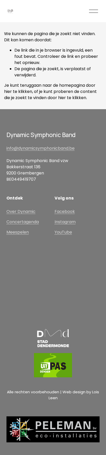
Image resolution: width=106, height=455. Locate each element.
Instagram (65, 222)
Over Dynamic (21, 211)
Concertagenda (22, 222)
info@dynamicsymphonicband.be (40, 148)
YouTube (63, 232)
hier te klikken (18, 91)
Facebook (65, 211)
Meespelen (17, 232)
